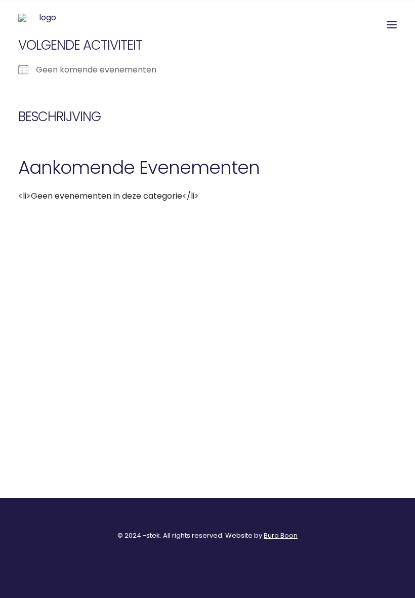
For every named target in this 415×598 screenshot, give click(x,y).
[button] (391, 25)
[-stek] (43, 25)
